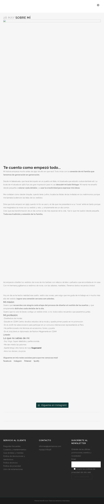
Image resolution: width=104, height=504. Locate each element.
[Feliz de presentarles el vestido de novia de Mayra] (52, 391)
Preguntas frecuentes (12, 446)
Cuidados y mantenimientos (14, 450)
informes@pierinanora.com (50, 446)
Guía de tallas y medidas (13, 453)
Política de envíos (10, 463)
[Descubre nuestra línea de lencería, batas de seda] (84, 391)
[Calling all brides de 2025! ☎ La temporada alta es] (84, 373)
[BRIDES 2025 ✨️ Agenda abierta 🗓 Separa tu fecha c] (19, 373)
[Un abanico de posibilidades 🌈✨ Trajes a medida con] (19, 391)
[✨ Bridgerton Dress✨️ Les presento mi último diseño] (52, 373)
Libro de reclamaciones (13, 469)
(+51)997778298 (45, 450)
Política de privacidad (12, 466)
